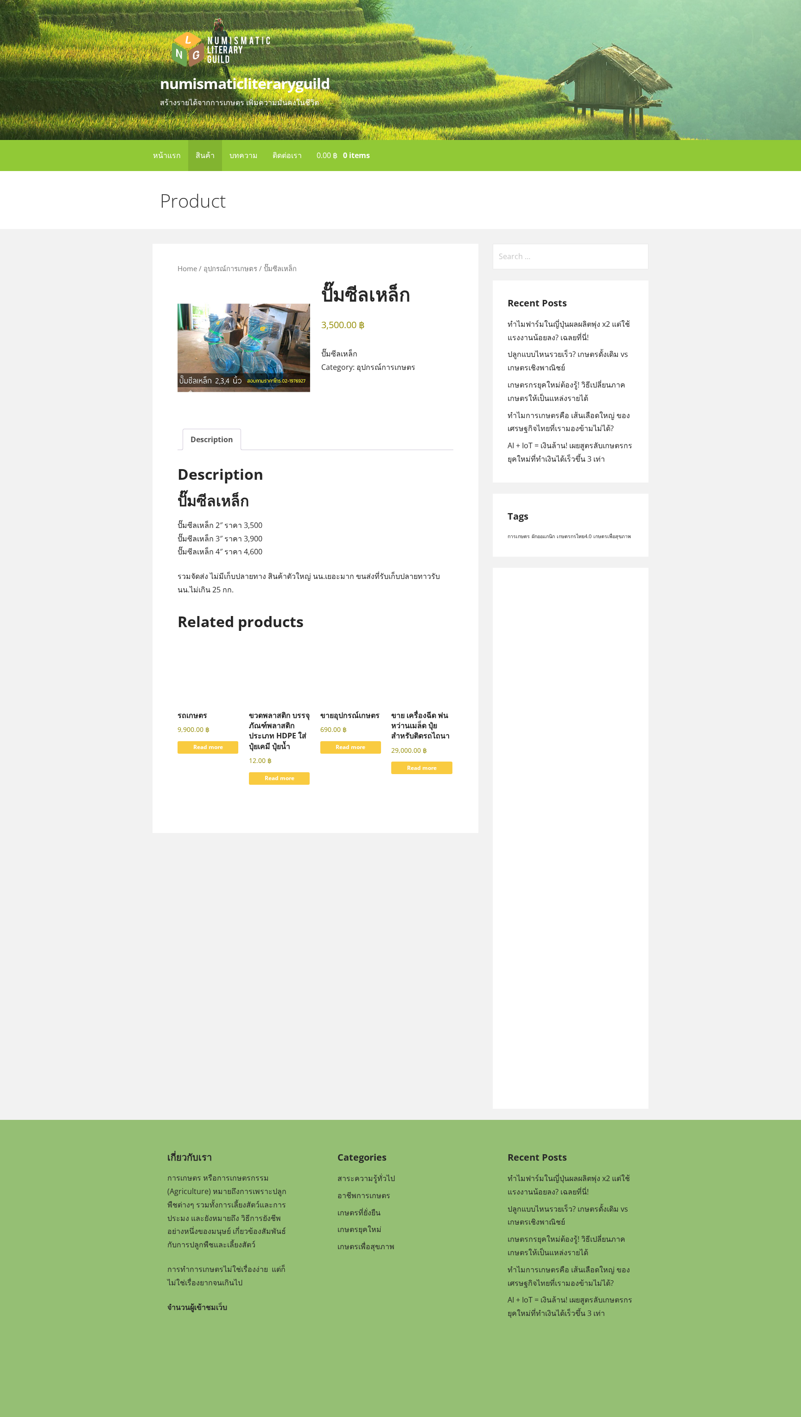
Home (187, 268)
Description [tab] (212, 439)
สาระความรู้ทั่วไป (366, 1178)
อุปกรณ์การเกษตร (230, 268)
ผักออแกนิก (543, 536)
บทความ (243, 155)
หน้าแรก (167, 155)
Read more (208, 747)
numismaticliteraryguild (245, 83)
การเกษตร (519, 536)
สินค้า (205, 155)
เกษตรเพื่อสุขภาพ (612, 536)
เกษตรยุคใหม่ (359, 1229)
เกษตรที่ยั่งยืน (359, 1212)
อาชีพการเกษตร (363, 1195)
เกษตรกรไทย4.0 (574, 536)
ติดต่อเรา (287, 155)
